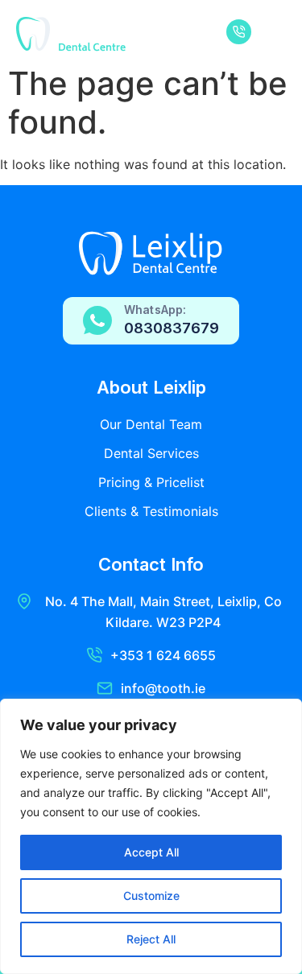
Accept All (151, 852)
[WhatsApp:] (97, 320)
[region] (151, 836)
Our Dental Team (151, 424)
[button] (272, 34)
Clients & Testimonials (151, 511)
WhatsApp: (155, 309)
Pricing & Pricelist (151, 482)
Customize (151, 895)
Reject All (151, 939)
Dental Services (151, 453)
